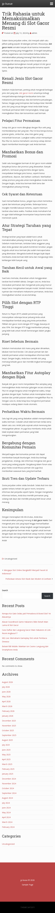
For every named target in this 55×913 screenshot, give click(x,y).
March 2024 (7, 822)
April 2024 (6, 817)
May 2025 (6, 754)
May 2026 (6, 696)
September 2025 (9, 735)
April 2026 (6, 701)
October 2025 (8, 730)
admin (34, 33)
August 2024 (7, 798)
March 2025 (7, 764)
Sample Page (27, 884)
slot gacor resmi (26, 93)
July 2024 (6, 803)
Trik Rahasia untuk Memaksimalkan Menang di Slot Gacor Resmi (25, 21)
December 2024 (9, 778)
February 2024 (8, 827)
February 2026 (8, 711)
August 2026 (7, 682)
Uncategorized (11, 558)
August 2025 (7, 740)
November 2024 (9, 783)
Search (5, 590)
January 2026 (7, 716)
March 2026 (7, 706)
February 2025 (8, 769)
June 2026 (6, 691)
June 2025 (6, 749)
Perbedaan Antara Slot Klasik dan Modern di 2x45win (28, 579)
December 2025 (9, 720)
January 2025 (7, 774)
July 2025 (6, 745)
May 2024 (6, 812)
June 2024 (6, 807)
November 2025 (9, 725)
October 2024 (8, 788)
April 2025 (6, 759)
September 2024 (9, 793)
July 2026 (6, 687)
